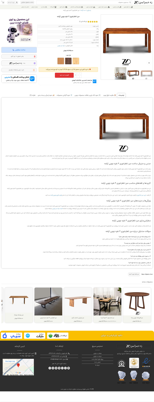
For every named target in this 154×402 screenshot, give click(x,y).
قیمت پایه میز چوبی (57, 209)
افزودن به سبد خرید (64, 75)
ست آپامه (83, 10)
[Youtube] (56, 368)
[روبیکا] (62, 368)
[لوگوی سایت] (143, 2)
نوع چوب (68, 55)
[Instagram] (49, 368)
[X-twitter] (65, 368)
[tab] (121, 95)
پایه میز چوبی (60, 46)
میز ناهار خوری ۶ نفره (134, 274)
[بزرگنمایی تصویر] (149, 63)
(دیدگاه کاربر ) (83, 21)
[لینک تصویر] (57, 336)
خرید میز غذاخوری (141, 195)
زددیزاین (89, 10)
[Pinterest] (59, 368)
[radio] (76, 61)
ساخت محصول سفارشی (27, 2)
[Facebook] (68, 368)
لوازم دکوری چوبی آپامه (56, 195)
